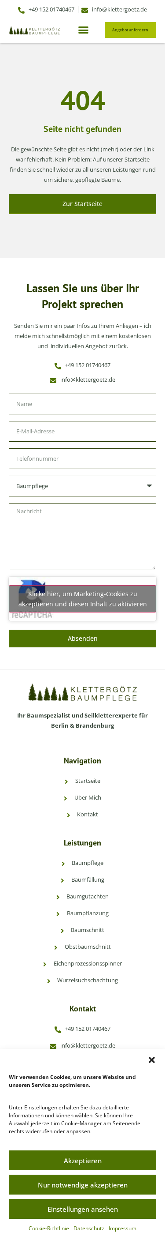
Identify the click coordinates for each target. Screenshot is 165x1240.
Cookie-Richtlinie (49, 1228)
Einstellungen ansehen (83, 1209)
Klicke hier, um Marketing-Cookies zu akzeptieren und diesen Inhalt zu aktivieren (82, 599)
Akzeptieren (83, 1160)
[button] (151, 1060)
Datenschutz (88, 1228)
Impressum (122, 1228)
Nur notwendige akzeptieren (83, 1184)
